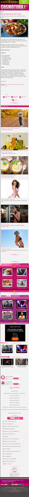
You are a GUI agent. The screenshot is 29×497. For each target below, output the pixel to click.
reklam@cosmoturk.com (14, 470)
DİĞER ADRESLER (8, 463)
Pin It (7, 94)
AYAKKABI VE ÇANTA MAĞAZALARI (11, 438)
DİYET (2, 11)
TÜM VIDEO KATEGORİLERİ (16, 357)
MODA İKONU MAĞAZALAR (9, 461)
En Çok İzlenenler (24, 264)
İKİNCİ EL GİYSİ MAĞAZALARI (10, 441)
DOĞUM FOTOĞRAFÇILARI (9, 433)
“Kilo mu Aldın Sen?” (5, 224)
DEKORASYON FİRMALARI (9, 428)
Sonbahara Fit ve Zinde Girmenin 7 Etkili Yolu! (10, 128)
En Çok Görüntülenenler (24, 296)
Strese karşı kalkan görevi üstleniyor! (7, 176)
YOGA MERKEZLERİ (8, 453)
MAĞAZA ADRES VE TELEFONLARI (11, 426)
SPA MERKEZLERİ (7, 456)
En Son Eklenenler (16, 264)
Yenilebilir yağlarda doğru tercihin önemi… (8, 153)
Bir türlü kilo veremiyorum (14, 402)
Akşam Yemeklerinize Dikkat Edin (8, 199)
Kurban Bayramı (8, 84)
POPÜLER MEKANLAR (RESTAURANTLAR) (12, 446)
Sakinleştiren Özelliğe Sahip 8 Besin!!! (8, 175)
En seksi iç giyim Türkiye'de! (14, 395)
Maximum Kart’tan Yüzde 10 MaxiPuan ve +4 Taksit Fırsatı (14, 393)
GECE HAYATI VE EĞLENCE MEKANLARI (12, 443)
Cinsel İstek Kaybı (14, 391)
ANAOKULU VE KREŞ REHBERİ (10, 458)
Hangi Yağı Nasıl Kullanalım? (7, 152)
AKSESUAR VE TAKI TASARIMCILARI (11, 431)
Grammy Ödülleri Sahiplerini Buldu (14, 413)
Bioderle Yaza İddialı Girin (14, 398)
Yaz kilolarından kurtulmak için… (7, 129)
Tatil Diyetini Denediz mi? (6, 248)
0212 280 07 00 (13, 481)
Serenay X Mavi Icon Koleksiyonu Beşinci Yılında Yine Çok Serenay (14, 407)
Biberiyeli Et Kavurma (15, 84)
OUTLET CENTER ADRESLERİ (9, 421)
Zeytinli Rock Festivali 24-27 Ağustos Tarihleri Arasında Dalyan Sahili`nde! (15, 409)
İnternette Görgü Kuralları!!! (14, 404)
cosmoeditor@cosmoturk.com (14, 473)
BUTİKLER (6, 436)
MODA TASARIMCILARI (8, 423)
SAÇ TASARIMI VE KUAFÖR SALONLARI (12, 451)
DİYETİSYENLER (7, 448)
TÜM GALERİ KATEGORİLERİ (16, 342)
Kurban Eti (22, 84)
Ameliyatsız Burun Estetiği (14, 400)
